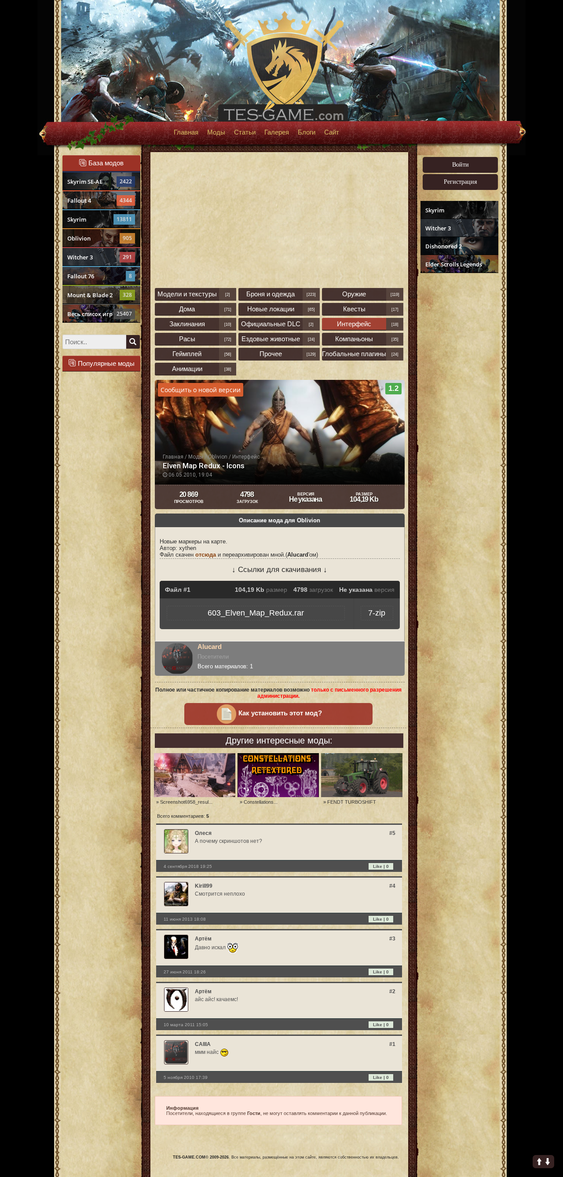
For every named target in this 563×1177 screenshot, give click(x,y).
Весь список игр (99, 314)
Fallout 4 (99, 200)
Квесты (354, 309)
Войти (460, 164)
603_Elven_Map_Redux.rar (256, 613)
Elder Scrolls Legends (453, 264)
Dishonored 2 (443, 246)
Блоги (306, 132)
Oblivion (99, 238)
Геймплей (186, 353)
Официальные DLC (270, 324)
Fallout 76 (99, 276)
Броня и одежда (270, 294)
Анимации (187, 368)
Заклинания (187, 324)
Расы (187, 339)
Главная (186, 132)
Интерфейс (354, 324)
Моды (216, 132)
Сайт (331, 132)
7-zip (376, 613)
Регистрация (460, 182)
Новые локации (270, 309)
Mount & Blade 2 (99, 295)
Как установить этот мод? (280, 713)
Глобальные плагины (354, 353)
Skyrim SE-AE (99, 182)
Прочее (271, 353)
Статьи (245, 132)
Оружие (354, 294)
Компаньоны (354, 339)
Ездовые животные (270, 339)
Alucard (209, 646)
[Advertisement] (458, 411)
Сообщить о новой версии (201, 390)
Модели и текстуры (187, 294)
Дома (187, 309)
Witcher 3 (99, 257)
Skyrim (99, 219)
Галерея (276, 132)
